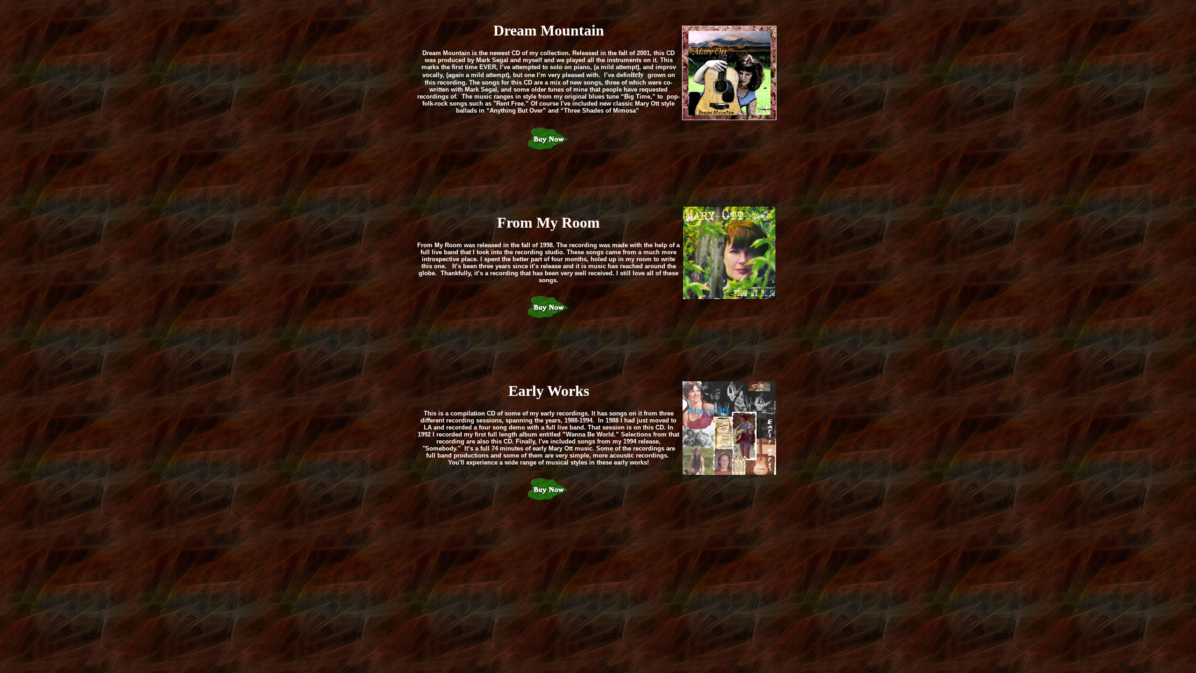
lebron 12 (404, 512)
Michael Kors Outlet (149, 512)
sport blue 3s (369, 512)
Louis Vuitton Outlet (626, 512)
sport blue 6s (853, 512)
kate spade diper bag (688, 512)
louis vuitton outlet (208, 512)
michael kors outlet (31, 512)
